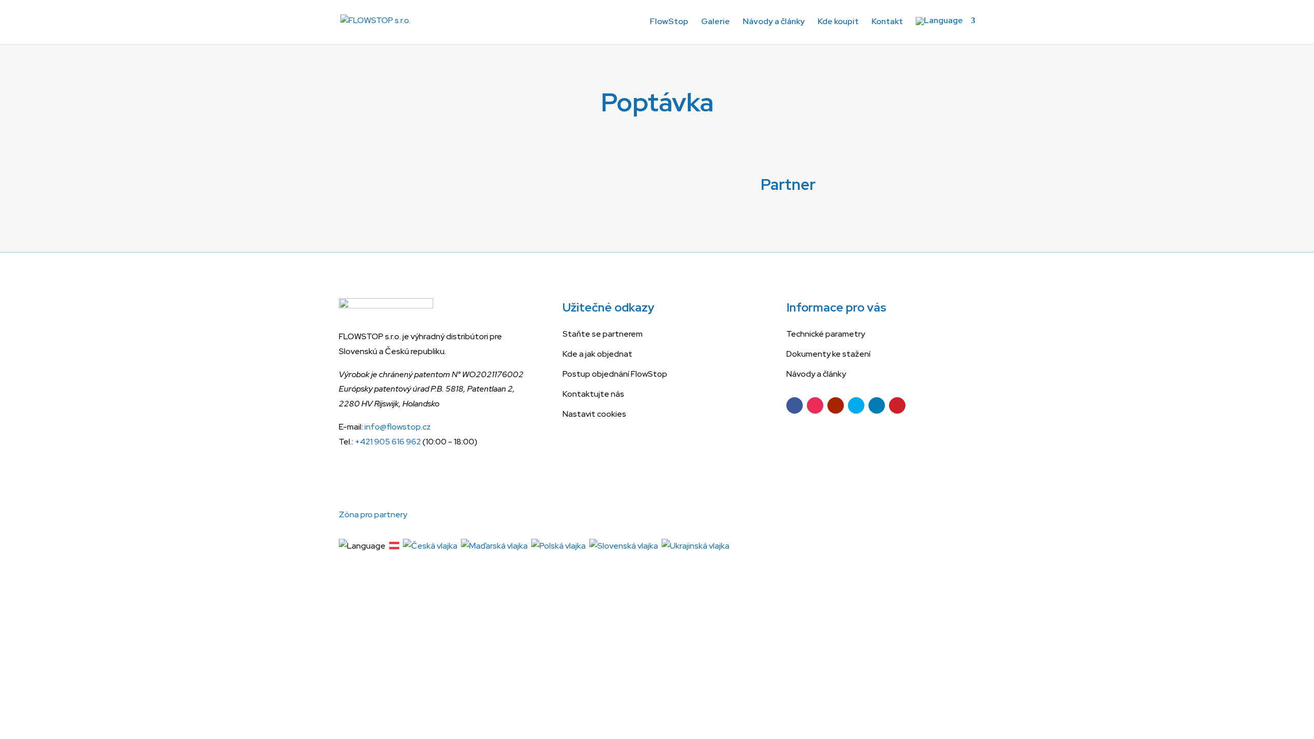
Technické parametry (825, 333)
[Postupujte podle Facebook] (794, 405)
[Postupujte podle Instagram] (815, 405)
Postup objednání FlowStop (615, 373)
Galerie (715, 22)
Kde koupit (838, 22)
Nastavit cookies (594, 414)
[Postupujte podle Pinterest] (897, 405)
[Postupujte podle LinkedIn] (876, 405)
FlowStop (669, 22)
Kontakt (887, 22)
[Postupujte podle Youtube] (835, 405)
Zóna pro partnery (373, 514)
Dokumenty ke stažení (828, 353)
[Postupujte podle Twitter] (856, 405)
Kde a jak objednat (597, 353)
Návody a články (774, 22)
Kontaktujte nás (593, 393)
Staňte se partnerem (603, 333)
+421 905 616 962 (388, 441)
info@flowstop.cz (397, 426)
